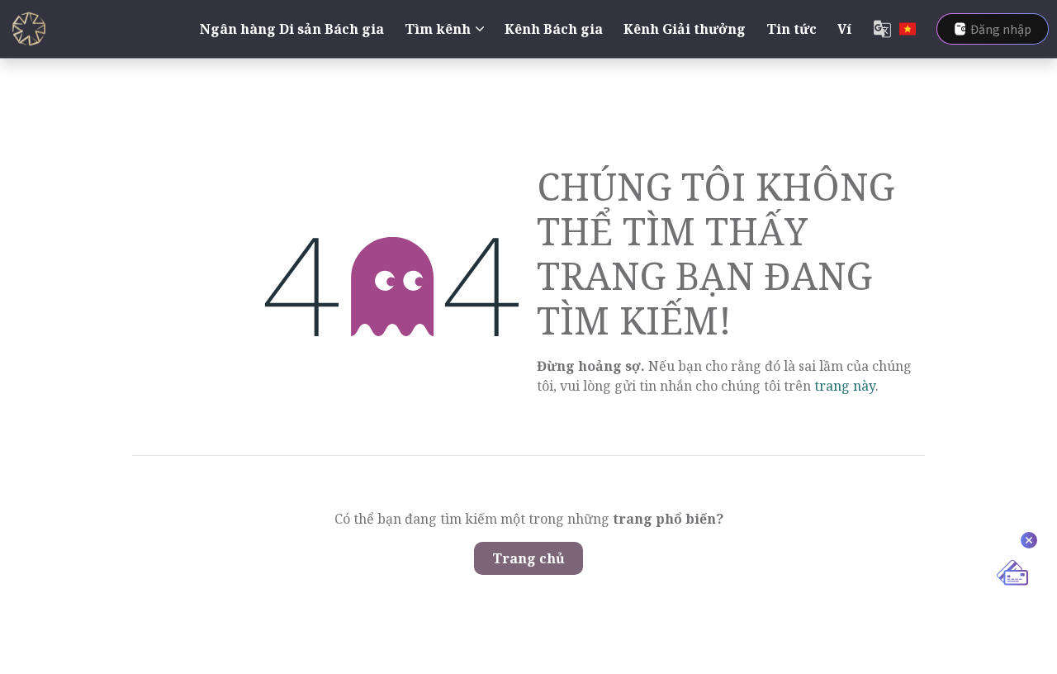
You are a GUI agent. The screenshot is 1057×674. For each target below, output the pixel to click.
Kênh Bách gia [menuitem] (554, 29)
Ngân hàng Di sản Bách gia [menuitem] (292, 29)
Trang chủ (528, 558)
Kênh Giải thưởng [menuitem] (684, 29)
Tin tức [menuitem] (791, 29)
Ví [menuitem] (844, 29)
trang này (844, 386)
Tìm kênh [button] (438, 29)
